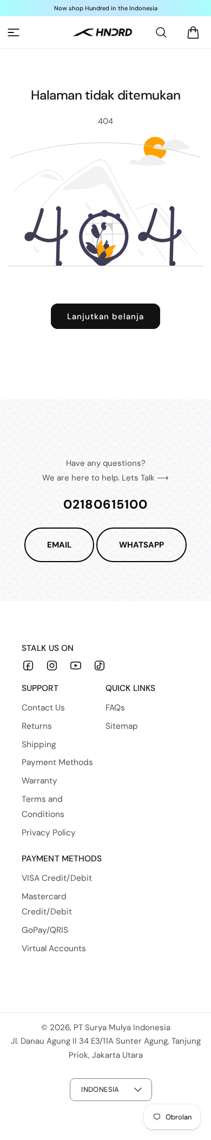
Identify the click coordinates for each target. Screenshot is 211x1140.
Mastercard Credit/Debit (47, 904)
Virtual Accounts (54, 948)
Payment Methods (57, 762)
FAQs (115, 707)
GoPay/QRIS (45, 930)
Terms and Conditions (43, 807)
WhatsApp (141, 544)
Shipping (39, 744)
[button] (13, 32)
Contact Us (43, 707)
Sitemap (122, 726)
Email (59, 544)
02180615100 (105, 504)
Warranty (39, 780)
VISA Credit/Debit (57, 878)
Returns (37, 726)
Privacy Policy (49, 832)
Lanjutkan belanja (105, 316)
